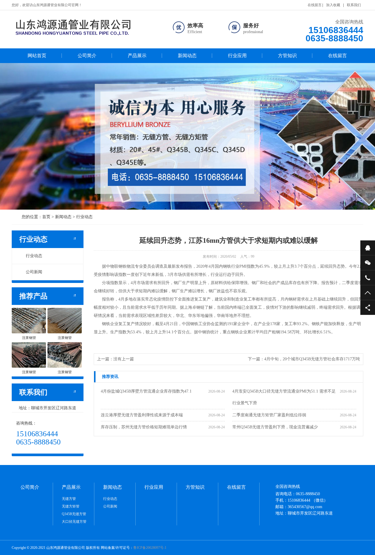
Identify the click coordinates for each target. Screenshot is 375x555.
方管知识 (287, 55)
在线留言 (315, 5)
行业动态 (84, 217)
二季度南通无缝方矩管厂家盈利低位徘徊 (269, 415)
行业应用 (237, 55)
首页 (46, 217)
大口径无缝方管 (74, 522)
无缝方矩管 (70, 506)
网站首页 (37, 55)
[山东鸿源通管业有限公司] (86, 27)
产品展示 (137, 55)
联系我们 (354, 5)
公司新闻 (34, 272)
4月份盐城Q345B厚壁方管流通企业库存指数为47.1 (146, 391)
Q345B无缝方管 (74, 514)
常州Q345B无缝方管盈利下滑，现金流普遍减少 (275, 427)
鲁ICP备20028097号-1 (149, 548)
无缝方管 (69, 499)
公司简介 (87, 55)
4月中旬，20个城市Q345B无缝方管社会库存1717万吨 (312, 359)
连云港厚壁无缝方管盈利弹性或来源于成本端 (142, 415)
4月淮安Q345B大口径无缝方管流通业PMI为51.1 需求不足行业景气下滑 (284, 397)
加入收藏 (333, 5)
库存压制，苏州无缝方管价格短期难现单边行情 (144, 427)
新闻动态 (187, 55)
